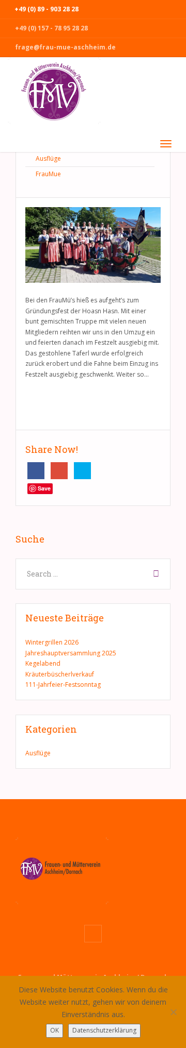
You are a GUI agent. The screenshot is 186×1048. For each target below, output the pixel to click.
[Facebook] (92, 933)
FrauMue (48, 174)
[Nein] (173, 1012)
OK (54, 1030)
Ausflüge (48, 158)
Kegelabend (42, 663)
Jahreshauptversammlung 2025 (70, 653)
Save (44, 488)
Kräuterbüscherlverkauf (59, 674)
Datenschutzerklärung (104, 1030)
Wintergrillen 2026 (52, 642)
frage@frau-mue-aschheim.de (65, 47)
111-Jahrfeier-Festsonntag (63, 684)
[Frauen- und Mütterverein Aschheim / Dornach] (54, 94)
